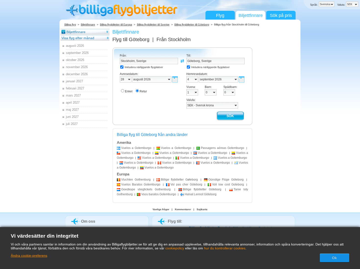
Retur (143, 91)
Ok (334, 258)
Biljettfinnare (251, 15)
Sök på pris (281, 15)
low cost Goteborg (228, 184)
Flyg (220, 15)
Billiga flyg (70, 24)
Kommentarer (183, 209)
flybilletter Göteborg (202, 189)
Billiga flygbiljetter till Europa (116, 24)
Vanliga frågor (161, 209)
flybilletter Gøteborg (179, 179)
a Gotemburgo (136, 148)
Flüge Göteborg (226, 179)
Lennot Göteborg (200, 194)
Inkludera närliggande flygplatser (144, 67)
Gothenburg (136, 179)
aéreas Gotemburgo (222, 148)
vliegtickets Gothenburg (146, 189)
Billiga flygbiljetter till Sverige (153, 24)
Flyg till (130, 39)
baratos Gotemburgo (158, 194)
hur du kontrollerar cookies (224, 248)
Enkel (128, 91)
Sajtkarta (202, 209)
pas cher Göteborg (186, 184)
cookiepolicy (174, 248)
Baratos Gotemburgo (140, 184)
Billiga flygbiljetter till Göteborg (191, 24)
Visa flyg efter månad (77, 38)
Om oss (88, 221)
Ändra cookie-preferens (29, 255)
